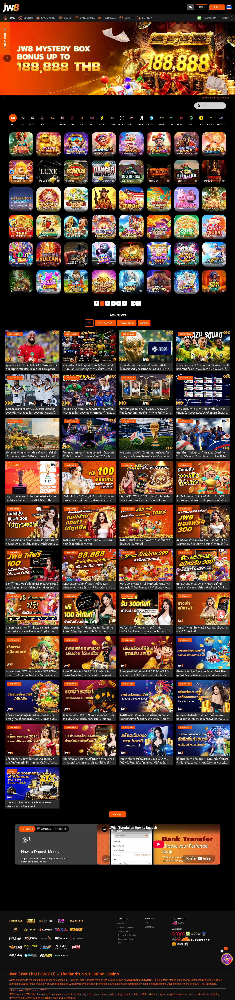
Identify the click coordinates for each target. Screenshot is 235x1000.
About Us (121, 923)
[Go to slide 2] (116, 90)
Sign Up (217, 7)
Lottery (147, 18)
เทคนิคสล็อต (127, 323)
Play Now (21, 146)
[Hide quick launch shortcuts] (222, 951)
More (225, 18)
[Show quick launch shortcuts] (226, 948)
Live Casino (48, 18)
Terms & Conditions (126, 927)
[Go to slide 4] (122, 90)
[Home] (11, 7)
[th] (229, 7)
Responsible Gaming (127, 935)
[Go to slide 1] (113, 90)
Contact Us (149, 927)
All (89, 323)
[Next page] (138, 303)
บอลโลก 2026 (105, 323)
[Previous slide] (7, 58)
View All (117, 814)
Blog (119, 943)
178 (133, 303)
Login (201, 7)
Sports (28, 18)
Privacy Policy (124, 931)
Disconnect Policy (125, 939)
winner (144, 323)
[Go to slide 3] (119, 90)
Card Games (87, 18)
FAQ (146, 923)
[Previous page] (96, 303)
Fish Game (110, 18)
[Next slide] (228, 58)
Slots (67, 18)
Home (11, 18)
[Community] (190, 7)
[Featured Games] (226, 959)
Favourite (21, 139)
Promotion (209, 18)
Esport (129, 18)
